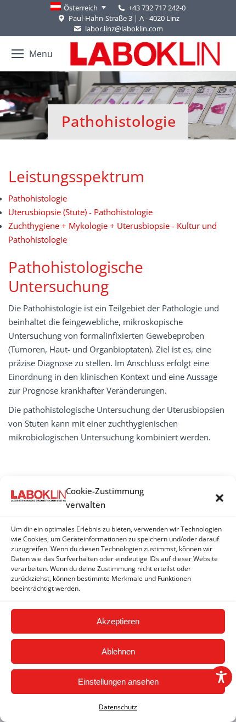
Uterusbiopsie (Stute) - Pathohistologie (80, 211)
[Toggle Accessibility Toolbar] (221, 677)
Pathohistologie (37, 198)
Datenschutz (118, 707)
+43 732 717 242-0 (157, 8)
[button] (219, 497)
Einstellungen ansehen (118, 681)
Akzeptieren (118, 621)
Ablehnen (118, 651)
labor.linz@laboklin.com (123, 28)
